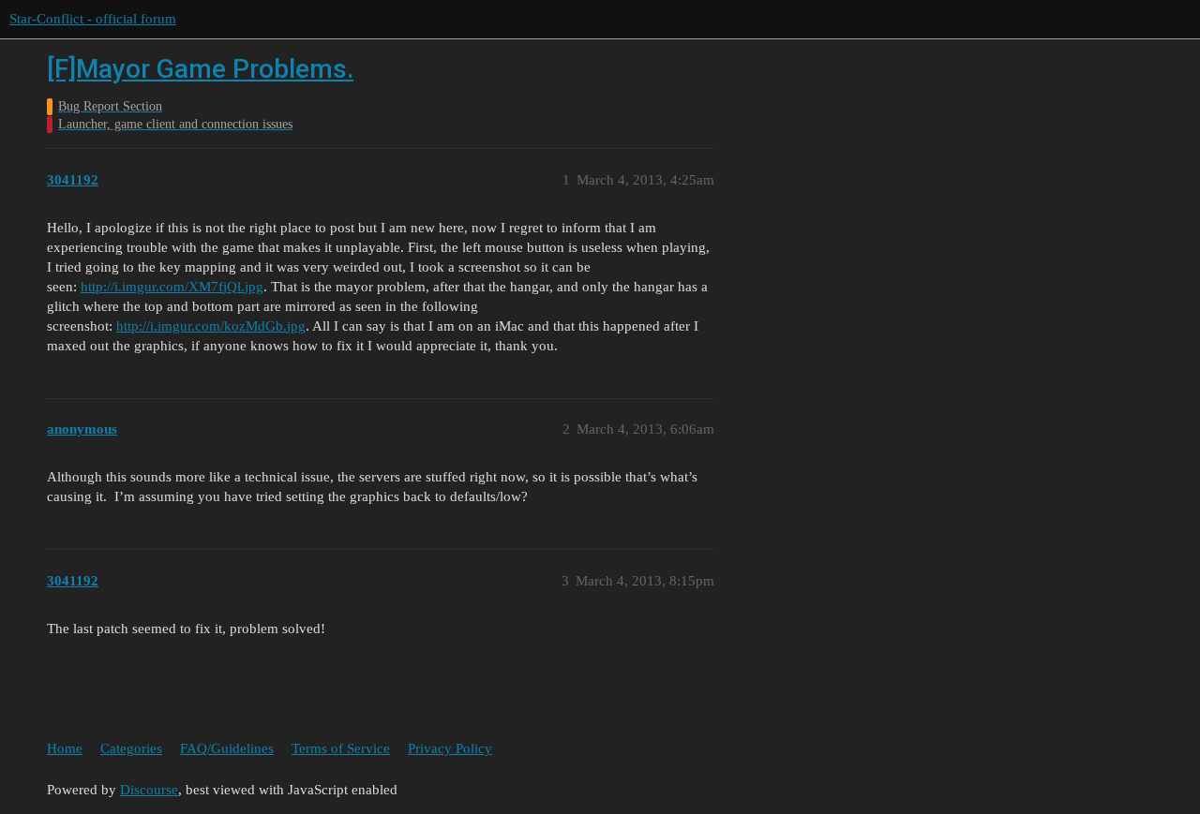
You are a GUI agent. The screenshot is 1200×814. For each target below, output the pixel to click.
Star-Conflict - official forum (92, 18)
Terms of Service (341, 748)
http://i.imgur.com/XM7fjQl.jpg (172, 286)
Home (64, 748)
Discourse (149, 789)
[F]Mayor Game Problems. (200, 68)
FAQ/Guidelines (227, 748)
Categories (131, 748)
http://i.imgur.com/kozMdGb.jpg (211, 325)
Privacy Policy (450, 748)
